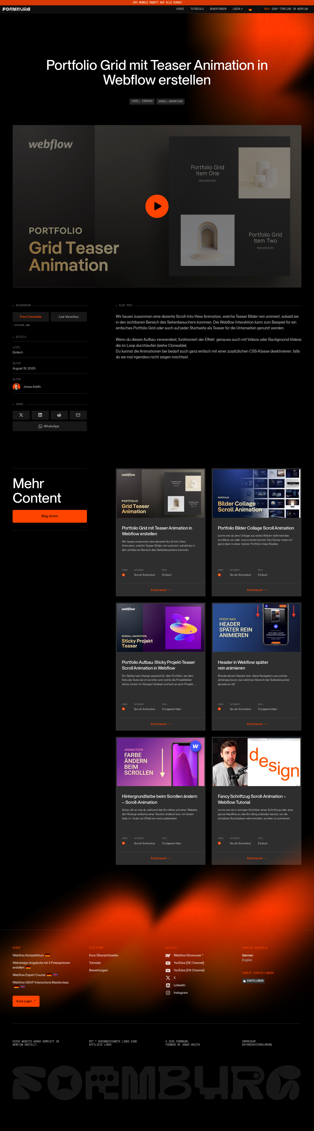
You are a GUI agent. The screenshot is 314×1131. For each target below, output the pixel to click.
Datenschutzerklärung (257, 1044)
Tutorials (95, 963)
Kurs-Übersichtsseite (103, 955)
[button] (250, 9)
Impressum (248, 1041)
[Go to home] (16, 9)
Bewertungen (98, 970)
